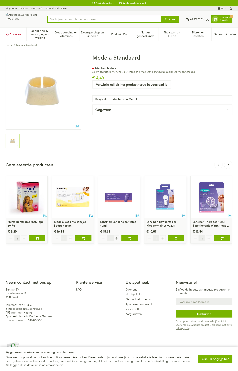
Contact (24, 8)
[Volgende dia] (228, 165)
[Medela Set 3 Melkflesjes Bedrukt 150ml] (73, 197)
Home (9, 45)
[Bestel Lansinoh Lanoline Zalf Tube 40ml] (129, 238)
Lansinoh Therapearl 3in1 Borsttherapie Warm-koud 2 (211, 223)
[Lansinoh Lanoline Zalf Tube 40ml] (119, 197)
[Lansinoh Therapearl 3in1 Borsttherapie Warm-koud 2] (211, 197)
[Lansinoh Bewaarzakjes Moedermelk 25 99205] (165, 197)
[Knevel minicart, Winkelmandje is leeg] (215, 19)
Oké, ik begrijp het (215, 359)
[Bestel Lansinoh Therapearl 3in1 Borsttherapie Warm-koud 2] (222, 238)
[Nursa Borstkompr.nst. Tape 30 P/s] (26, 197)
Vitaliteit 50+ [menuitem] (121, 35)
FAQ (79, 289)
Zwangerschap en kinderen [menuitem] (93, 34)
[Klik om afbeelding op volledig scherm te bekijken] (43, 91)
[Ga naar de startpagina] (23, 19)
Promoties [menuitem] (15, 34)
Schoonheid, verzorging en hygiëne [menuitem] (42, 34)
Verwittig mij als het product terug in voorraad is (131, 84)
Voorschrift (36, 8)
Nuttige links (134, 294)
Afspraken (11, 8)
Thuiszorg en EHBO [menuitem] (174, 34)
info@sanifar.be (32, 309)
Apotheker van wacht (139, 304)
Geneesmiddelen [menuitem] (226, 35)
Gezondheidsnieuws (56, 8)
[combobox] (104, 19)
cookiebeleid (55, 365)
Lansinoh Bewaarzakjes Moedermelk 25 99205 (161, 223)
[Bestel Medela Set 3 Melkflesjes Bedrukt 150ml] (83, 238)
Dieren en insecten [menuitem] (201, 34)
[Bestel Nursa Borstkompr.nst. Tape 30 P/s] (37, 238)
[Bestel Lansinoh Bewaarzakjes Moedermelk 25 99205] (176, 238)
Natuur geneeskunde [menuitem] (148, 34)
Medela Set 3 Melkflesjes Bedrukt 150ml (70, 223)
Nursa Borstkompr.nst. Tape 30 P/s (26, 223)
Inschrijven (204, 314)
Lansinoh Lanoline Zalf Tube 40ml (118, 223)
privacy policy (183, 328)
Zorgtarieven (134, 314)
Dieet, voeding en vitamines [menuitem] (67, 34)
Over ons (131, 289)
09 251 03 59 (25, 305)
